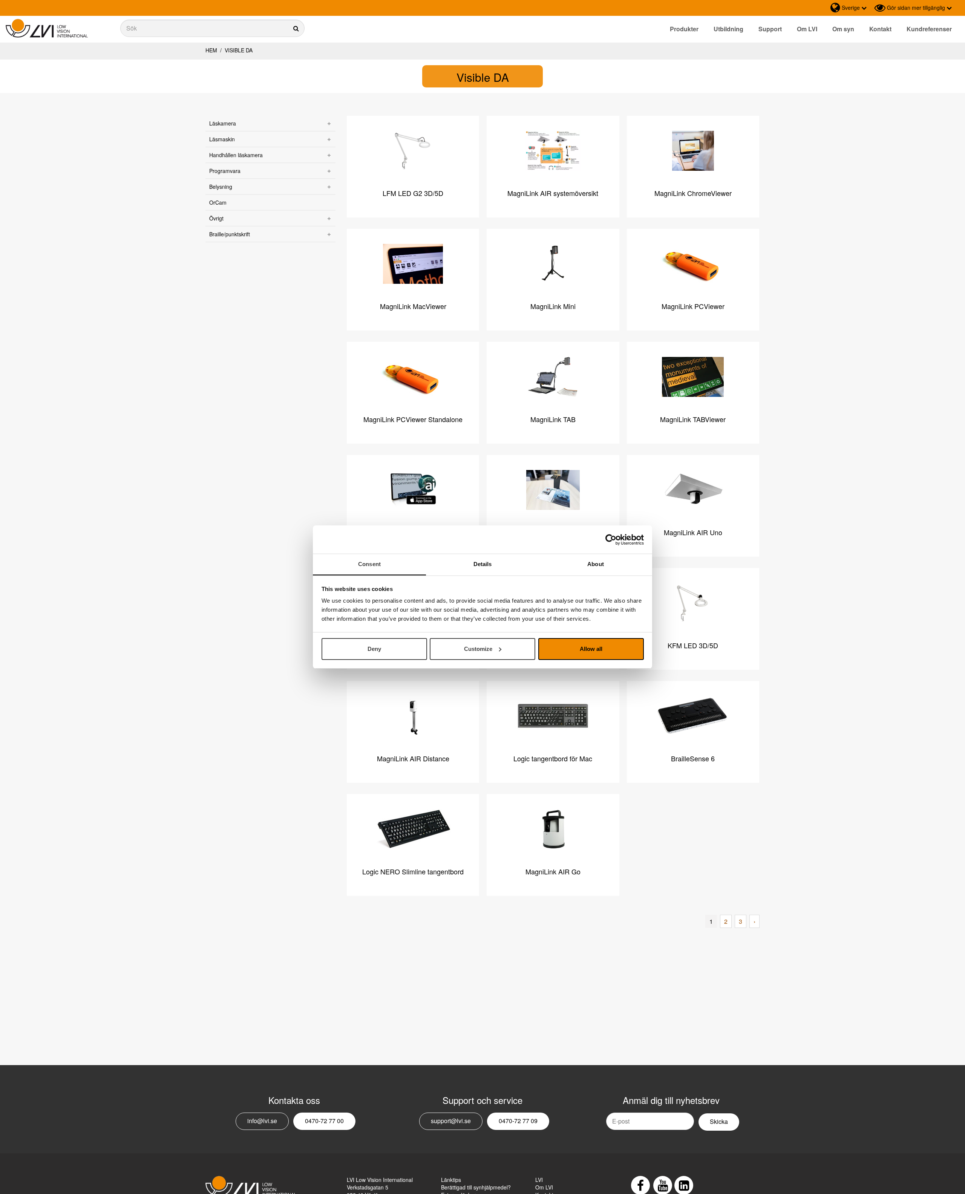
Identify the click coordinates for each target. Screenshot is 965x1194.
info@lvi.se (262, 1120)
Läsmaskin (222, 139)
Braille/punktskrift (229, 234)
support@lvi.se (451, 1120)
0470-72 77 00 (324, 1120)
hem (211, 50)
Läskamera (222, 123)
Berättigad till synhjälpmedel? (476, 1187)
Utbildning (728, 28)
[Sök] (212, 28)
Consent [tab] (369, 564)
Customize (478, 649)
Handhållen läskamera (236, 155)
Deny (374, 649)
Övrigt (216, 218)
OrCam (218, 202)
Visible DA (238, 50)
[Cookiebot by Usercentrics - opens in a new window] (611, 539)
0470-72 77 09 (518, 1120)
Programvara (224, 171)
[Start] (47, 28)
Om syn (843, 28)
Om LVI (807, 28)
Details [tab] (482, 564)
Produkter (684, 28)
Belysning (220, 186)
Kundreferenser (929, 28)
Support (770, 28)
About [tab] (595, 564)
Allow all (591, 649)
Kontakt (880, 28)
